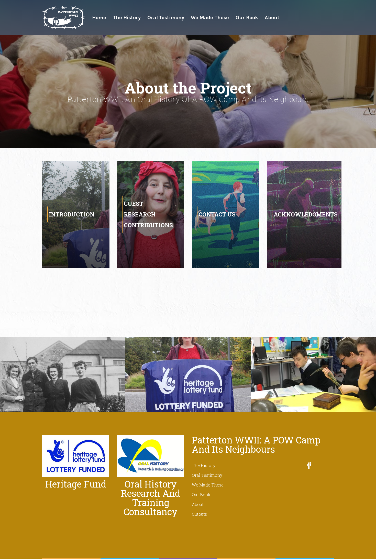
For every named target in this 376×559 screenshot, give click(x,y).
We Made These (210, 17)
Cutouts (199, 514)
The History (127, 17)
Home (99, 17)
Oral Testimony (165, 17)
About (272, 17)
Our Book (247, 17)
